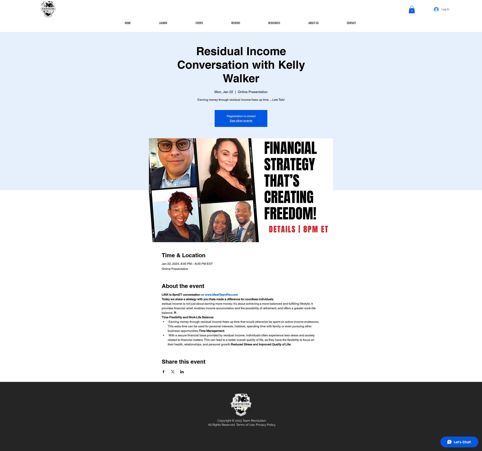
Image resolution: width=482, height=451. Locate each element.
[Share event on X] (173, 371)
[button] (412, 9)
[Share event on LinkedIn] (182, 371)
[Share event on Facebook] (163, 371)
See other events (241, 120)
